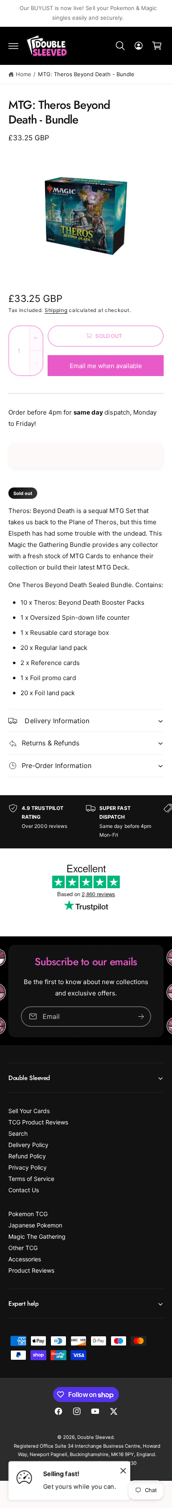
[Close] (123, 1470)
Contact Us (23, 1190)
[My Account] (138, 45)
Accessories (24, 1259)
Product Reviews (31, 1270)
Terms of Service (31, 1178)
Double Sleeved (95, 1437)
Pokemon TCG (28, 1213)
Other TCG (23, 1247)
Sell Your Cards (29, 1110)
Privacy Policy (27, 1167)
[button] (13, 45)
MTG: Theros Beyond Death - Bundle (86, 74)
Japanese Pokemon (35, 1225)
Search (18, 1133)
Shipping (56, 310)
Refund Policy (27, 1156)
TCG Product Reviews (38, 1122)
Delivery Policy (28, 1144)
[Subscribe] (141, 1016)
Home (23, 74)
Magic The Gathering (37, 1236)
